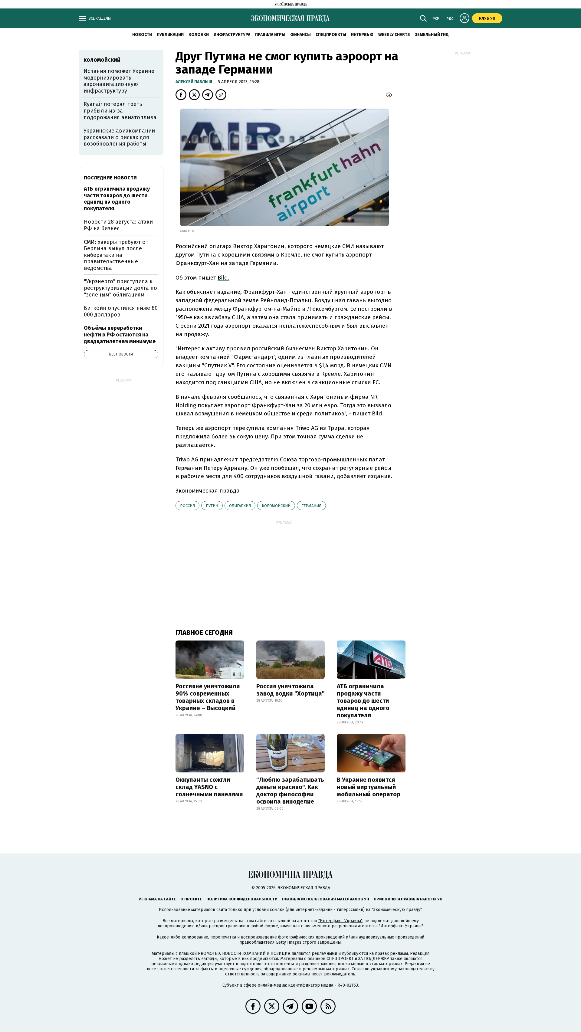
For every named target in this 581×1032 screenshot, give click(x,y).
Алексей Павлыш (194, 81)
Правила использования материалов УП (325, 899)
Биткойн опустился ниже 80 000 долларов (121, 311)
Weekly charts (394, 34)
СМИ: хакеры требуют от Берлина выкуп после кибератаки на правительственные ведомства (116, 255)
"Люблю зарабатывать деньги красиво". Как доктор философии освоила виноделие (290, 790)
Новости (142, 34)
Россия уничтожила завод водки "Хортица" (290, 690)
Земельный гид (432, 34)
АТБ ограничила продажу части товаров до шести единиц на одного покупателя (363, 701)
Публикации (170, 34)
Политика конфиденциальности (241, 899)
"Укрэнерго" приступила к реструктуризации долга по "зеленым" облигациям (120, 288)
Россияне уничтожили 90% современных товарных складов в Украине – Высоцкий (208, 697)
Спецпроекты (331, 34)
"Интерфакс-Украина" (340, 920)
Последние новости (110, 178)
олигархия (240, 505)
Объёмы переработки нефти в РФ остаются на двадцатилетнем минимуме (120, 334)
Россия (187, 505)
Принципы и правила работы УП (408, 899)
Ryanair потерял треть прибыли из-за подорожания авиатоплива (120, 110)
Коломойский (276, 505)
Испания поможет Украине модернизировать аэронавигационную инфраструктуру (119, 81)
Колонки (199, 34)
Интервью (362, 34)
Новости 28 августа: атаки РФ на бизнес (118, 225)
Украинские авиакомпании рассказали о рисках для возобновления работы (119, 137)
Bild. (223, 277)
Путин (212, 505)
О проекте (191, 899)
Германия (311, 505)
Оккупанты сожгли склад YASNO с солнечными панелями (209, 787)
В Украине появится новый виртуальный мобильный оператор (368, 787)
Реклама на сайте (157, 899)
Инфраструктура (232, 34)
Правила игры (270, 34)
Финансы (300, 34)
